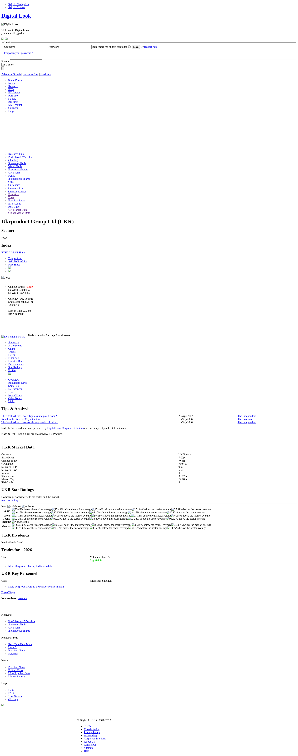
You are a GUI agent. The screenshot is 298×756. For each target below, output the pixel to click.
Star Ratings (15, 367)
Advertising (90, 735)
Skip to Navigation (18, 4)
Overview (13, 379)
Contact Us (90, 744)
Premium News (16, 650)
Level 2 (12, 647)
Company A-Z (30, 74)
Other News (15, 398)
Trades (12, 351)
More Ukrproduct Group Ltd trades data (30, 566)
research (22, 598)
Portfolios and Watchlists (21, 621)
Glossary (13, 699)
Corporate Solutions (95, 738)
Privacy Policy (92, 732)
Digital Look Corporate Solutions (65, 428)
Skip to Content (16, 7)
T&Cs (87, 726)
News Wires (15, 395)
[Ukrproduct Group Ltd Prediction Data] (9, 373)
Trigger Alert (15, 258)
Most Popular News (19, 673)
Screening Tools (17, 624)
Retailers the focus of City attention (20, 419)
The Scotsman (245, 419)
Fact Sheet (14, 264)
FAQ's (11, 693)
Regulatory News (17, 382)
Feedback (45, 74)
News (11, 354)
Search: (5, 61)
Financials (13, 357)
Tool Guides (15, 696)
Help (11, 689)
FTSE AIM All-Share (13, 252)
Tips (10, 392)
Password (53, 46)
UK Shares (14, 627)
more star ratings (10, 500)
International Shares (19, 630)
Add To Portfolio (17, 261)
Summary (13, 342)
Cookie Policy (92, 729)
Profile (12, 370)
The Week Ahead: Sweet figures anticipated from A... (30, 416)
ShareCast (13, 385)
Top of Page (8, 592)
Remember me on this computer (109, 46)
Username (9, 46)
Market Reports (16, 676)
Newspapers (15, 388)
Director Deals (16, 361)
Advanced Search (11, 74)
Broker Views (15, 364)
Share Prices (15, 345)
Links (11, 401)
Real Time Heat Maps (20, 644)
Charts (11, 348)
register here (150, 46)
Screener (13, 653)
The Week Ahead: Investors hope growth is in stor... (29, 422)
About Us (89, 741)
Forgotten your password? (18, 53)
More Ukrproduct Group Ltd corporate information (36, 586)
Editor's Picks (15, 670)
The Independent (247, 416)
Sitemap (88, 747)
